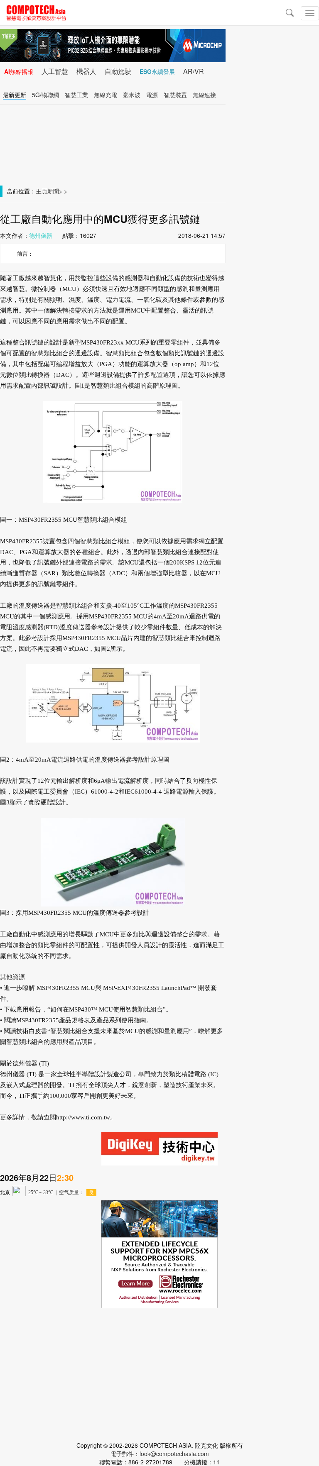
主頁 (41, 191)
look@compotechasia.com (174, 1453)
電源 (152, 94)
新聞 (53, 191)
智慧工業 (76, 94)
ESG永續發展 (157, 71)
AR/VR (193, 71)
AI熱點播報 (18, 71)
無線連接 (204, 94)
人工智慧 (55, 71)
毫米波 (131, 94)
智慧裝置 (175, 94)
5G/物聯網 (45, 94)
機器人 (86, 71)
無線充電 (105, 94)
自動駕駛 (118, 71)
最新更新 (14, 94)
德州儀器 (40, 235)
